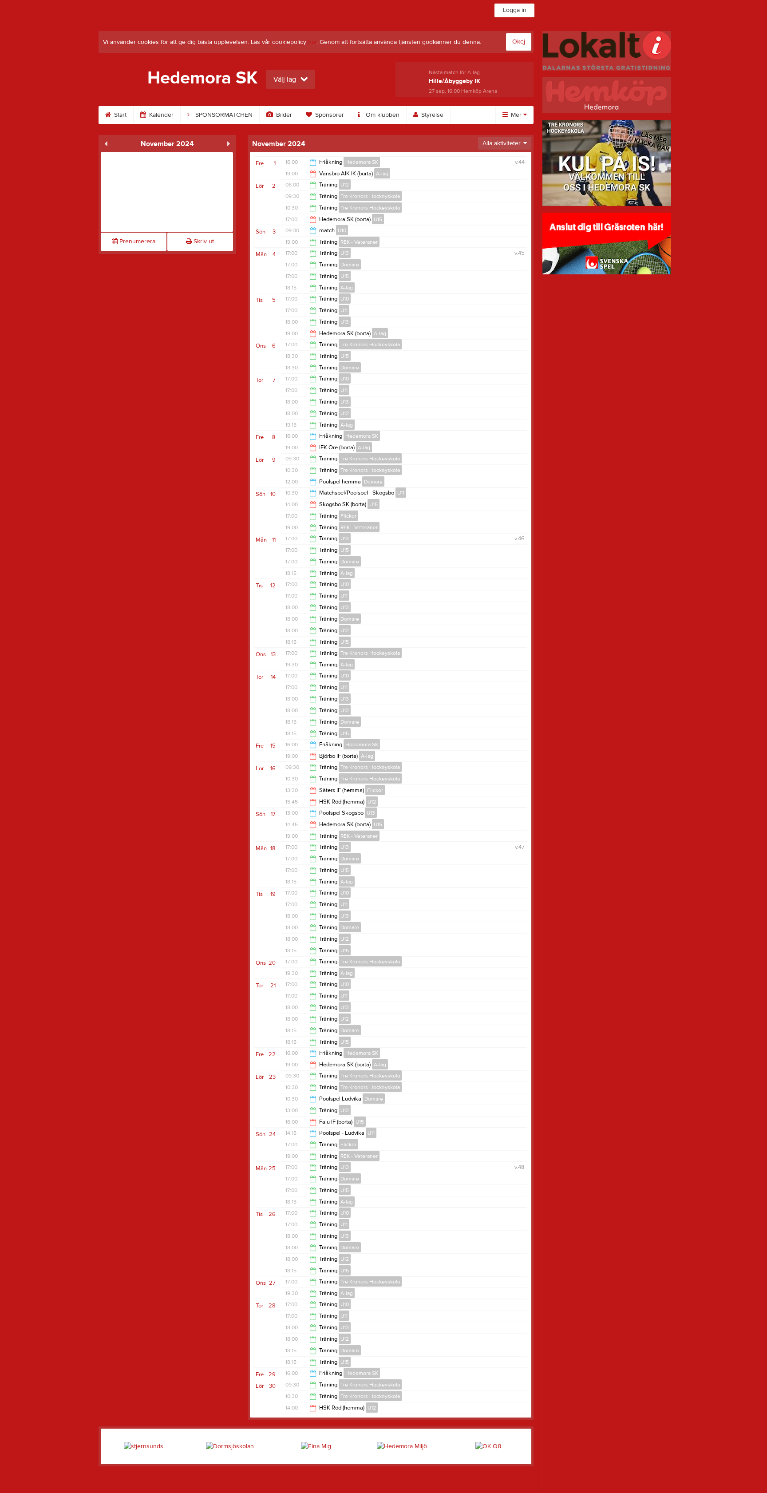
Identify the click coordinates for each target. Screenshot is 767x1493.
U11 (344, 310)
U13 (344, 253)
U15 (378, 219)
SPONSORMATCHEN (223, 115)
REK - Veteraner (359, 242)
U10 (342, 230)
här (312, 42)
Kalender (160, 115)
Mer (516, 115)
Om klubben (381, 115)
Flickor (348, 515)
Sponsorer (328, 115)
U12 (344, 184)
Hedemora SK (361, 162)
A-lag (382, 173)
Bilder (283, 115)
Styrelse (431, 115)
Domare (349, 264)
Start (119, 115)
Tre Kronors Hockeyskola (370, 196)
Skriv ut (203, 242)
